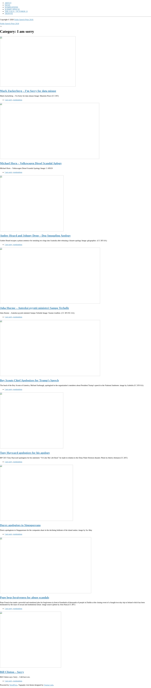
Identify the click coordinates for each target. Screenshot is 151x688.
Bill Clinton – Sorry (12, 672)
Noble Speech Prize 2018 (23, 20)
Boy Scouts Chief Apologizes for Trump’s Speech (29, 380)
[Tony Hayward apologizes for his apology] (31, 448)
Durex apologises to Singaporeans (20, 525)
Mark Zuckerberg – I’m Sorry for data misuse (28, 90)
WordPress (13, 685)
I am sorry (8, 100)
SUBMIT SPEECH (12, 9)
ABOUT (8, 3)
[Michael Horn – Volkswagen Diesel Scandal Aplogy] (49, 158)
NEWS (7, 5)
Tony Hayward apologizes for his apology (25, 452)
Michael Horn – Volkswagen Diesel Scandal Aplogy (31, 163)
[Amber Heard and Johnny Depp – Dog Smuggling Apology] (32, 231)
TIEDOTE (9, 13)
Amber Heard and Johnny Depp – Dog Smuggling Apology (35, 235)
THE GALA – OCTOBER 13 (16, 11)
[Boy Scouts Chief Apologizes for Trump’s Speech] (50, 375)
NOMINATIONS (11, 7)
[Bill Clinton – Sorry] (30, 667)
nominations (17, 100)
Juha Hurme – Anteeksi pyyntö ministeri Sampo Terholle (34, 308)
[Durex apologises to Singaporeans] (36, 520)
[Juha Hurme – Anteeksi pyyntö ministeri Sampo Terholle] (50, 303)
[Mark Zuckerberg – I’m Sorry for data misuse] (38, 86)
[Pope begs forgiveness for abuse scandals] (45, 593)
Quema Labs (48, 685)
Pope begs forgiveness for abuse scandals (24, 597)
